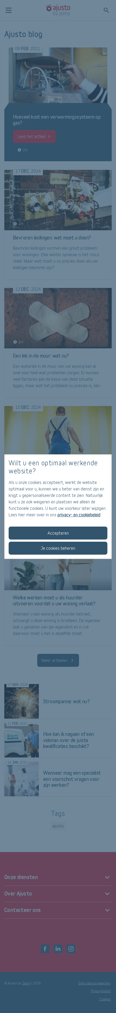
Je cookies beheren (58, 548)
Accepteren (58, 532)
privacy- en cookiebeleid (78, 514)
